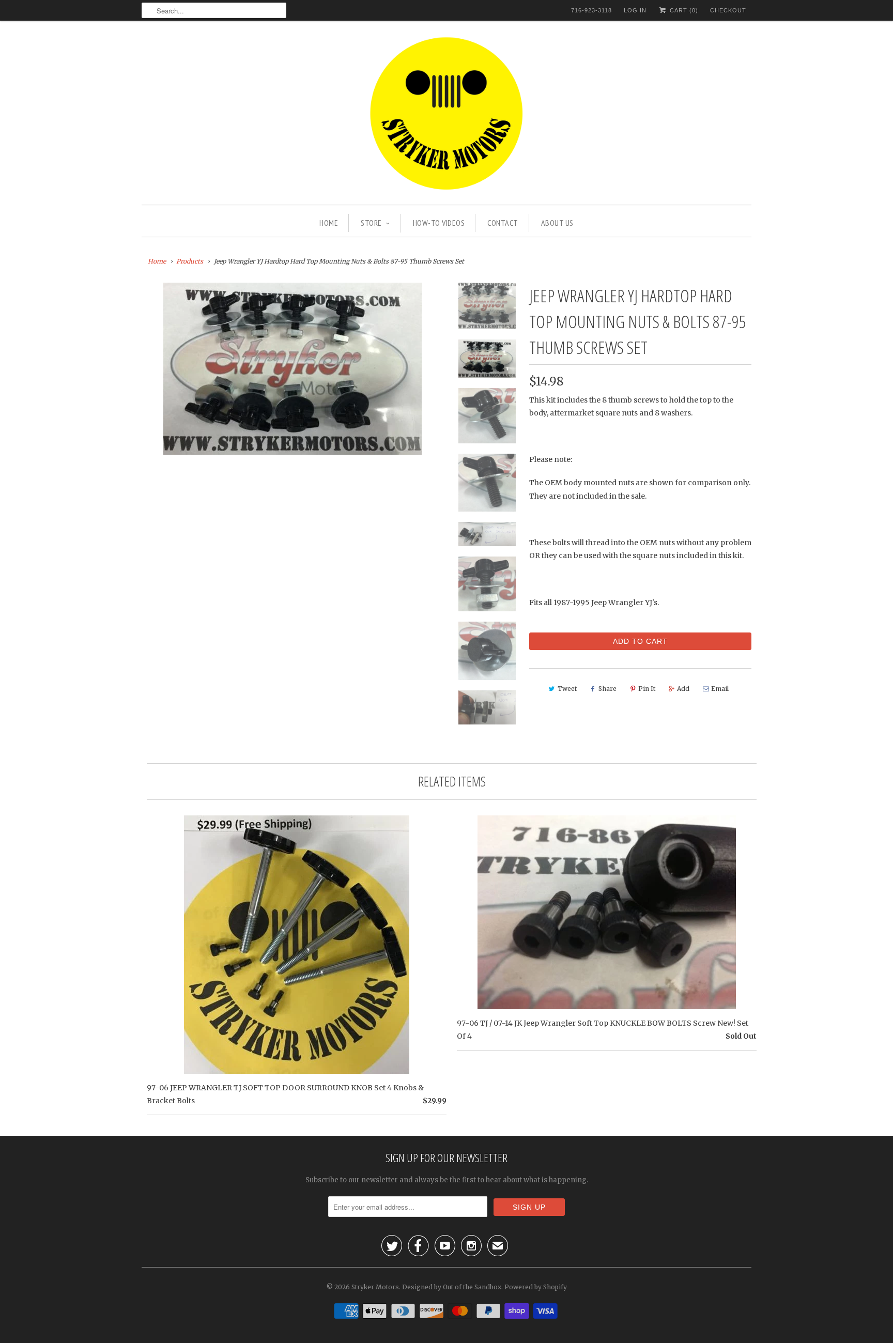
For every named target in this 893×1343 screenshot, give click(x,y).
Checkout (728, 10)
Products (189, 261)
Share (607, 688)
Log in (635, 10)
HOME (328, 223)
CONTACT (502, 223)
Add (683, 688)
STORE (371, 223)
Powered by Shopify (535, 1287)
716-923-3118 (591, 10)
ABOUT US (557, 223)
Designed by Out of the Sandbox (451, 1287)
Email (720, 688)
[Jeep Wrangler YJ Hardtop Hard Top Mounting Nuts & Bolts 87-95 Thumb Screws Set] (292, 369)
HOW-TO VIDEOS (439, 223)
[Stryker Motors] (446, 115)
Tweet (567, 688)
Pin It (646, 688)
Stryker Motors (375, 1287)
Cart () (683, 10)
